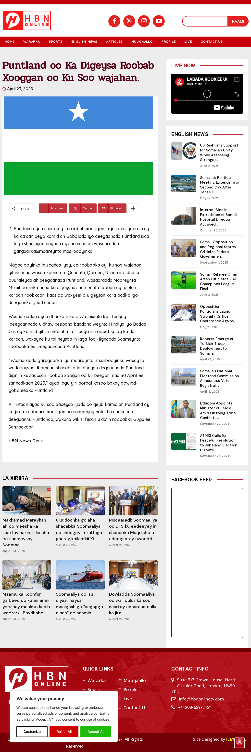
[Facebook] (114, 21)
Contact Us (136, 708)
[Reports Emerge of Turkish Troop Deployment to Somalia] (183, 344)
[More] (133, 208)
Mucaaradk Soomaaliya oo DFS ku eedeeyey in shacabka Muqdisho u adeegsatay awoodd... (133, 529)
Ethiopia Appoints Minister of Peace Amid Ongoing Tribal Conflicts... (218, 410)
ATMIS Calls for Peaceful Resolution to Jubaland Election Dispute (218, 443)
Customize (32, 731)
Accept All (96, 731)
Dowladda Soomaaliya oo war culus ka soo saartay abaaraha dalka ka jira (133, 603)
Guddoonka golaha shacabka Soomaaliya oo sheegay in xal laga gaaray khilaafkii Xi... (79, 529)
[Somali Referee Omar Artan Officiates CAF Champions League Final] (183, 280)
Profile (131, 689)
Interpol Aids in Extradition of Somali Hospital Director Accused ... (218, 217)
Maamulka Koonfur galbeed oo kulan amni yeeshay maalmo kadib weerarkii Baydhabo (26, 603)
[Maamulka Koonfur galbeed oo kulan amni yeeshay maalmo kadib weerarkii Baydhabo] (26, 575)
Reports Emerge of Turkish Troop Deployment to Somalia (217, 346)
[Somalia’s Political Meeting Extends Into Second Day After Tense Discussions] (183, 183)
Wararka (97, 680)
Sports (95, 689)
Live (128, 698)
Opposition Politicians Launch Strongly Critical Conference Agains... (218, 313)
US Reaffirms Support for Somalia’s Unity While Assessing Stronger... (219, 152)
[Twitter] (129, 21)
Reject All (64, 731)
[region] (64, 716)
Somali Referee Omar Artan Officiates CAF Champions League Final (218, 281)
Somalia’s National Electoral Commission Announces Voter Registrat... (219, 378)
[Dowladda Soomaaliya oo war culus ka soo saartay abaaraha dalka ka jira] (133, 575)
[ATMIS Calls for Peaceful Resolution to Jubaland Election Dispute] (183, 441)
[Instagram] (144, 21)
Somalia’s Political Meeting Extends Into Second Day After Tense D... (219, 185)
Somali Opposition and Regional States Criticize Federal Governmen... (218, 249)
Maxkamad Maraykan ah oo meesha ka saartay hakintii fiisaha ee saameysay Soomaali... (25, 532)
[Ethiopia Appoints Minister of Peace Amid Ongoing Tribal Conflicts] (183, 409)
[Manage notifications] (239, 741)
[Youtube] (158, 21)
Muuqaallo (135, 680)
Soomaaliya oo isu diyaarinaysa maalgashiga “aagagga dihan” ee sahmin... (79, 603)
